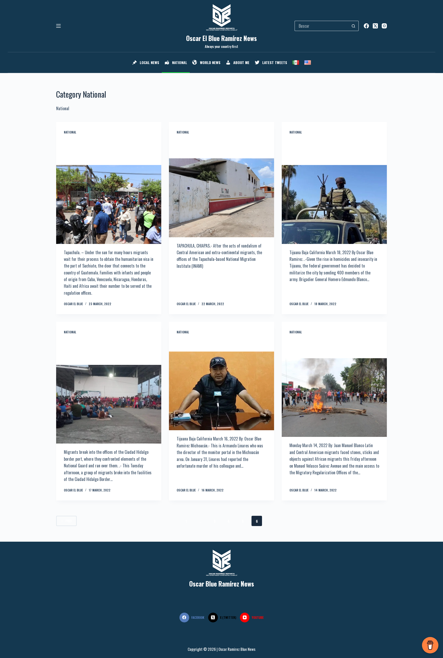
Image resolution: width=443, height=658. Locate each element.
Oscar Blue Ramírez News (221, 583)
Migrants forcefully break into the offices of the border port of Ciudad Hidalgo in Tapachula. (108, 349)
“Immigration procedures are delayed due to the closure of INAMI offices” (221, 146)
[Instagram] (384, 25)
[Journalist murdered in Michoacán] (221, 391)
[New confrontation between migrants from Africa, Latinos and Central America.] (334, 397)
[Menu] (58, 26)
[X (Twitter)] (375, 25)
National (70, 132)
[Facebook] (366, 25)
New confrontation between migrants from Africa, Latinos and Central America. (334, 346)
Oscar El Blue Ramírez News (221, 38)
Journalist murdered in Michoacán (213, 343)
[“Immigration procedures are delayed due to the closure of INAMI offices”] (221, 197)
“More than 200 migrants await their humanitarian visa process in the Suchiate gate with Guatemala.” (109, 149)
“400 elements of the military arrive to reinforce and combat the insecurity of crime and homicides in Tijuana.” (331, 149)
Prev (68, 521)
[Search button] (353, 26)
